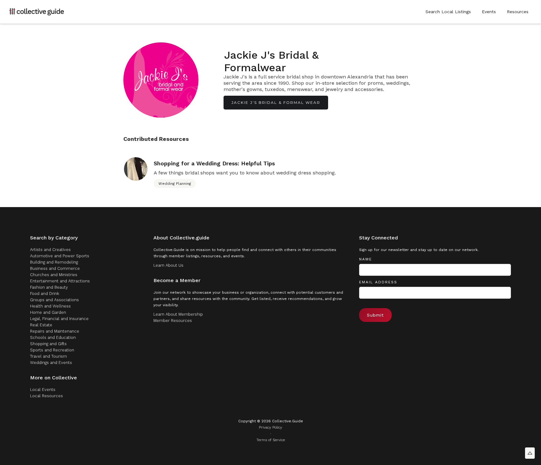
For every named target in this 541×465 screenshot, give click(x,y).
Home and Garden (48, 312)
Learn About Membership (178, 314)
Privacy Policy (270, 427)
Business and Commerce (55, 268)
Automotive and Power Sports (59, 256)
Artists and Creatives (50, 249)
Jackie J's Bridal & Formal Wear (275, 102)
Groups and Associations (54, 299)
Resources (517, 11)
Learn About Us (168, 265)
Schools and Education (53, 337)
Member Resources (172, 320)
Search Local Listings (448, 11)
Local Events (42, 389)
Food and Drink (44, 293)
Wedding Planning (174, 183)
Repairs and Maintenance (54, 331)
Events (489, 11)
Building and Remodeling (54, 262)
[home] (36, 11)
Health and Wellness (50, 306)
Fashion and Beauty (49, 287)
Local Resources (46, 395)
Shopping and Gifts (48, 343)
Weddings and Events (51, 362)
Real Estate (41, 325)
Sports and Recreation (52, 350)
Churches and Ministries (53, 274)
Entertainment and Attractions (60, 281)
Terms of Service (270, 440)
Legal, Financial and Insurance (59, 318)
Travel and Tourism (48, 356)
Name (365, 259)
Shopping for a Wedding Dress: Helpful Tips (214, 163)
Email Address (378, 282)
